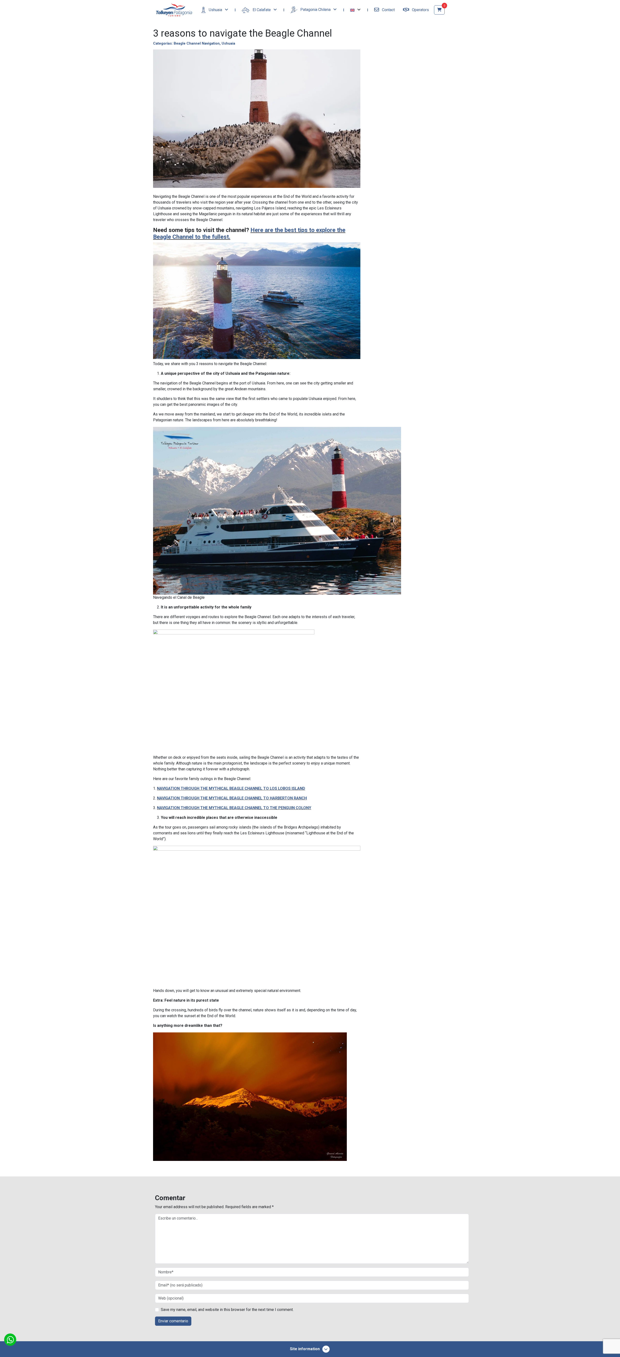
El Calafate (262, 10)
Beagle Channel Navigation (197, 43)
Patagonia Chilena (315, 9)
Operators (420, 10)
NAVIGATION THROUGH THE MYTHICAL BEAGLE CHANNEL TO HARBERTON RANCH (232, 798)
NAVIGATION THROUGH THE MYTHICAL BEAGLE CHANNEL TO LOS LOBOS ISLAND (231, 788)
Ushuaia (215, 10)
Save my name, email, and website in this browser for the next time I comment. (227, 1309)
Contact (388, 10)
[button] (355, 10)
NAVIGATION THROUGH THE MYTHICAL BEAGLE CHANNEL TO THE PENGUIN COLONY (234, 808)
